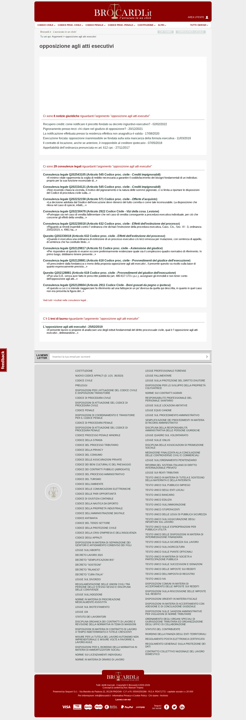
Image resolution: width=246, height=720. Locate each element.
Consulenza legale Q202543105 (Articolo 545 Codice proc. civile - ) (101, 174)
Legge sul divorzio (88, 579)
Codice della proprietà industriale (99, 508)
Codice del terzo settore (92, 523)
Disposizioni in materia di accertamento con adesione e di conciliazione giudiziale (174, 605)
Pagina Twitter (174, 705)
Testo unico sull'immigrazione (165, 504)
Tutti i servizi (198, 25)
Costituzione (145, 25)
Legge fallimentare (158, 375)
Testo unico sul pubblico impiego (167, 485)
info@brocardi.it (103, 695)
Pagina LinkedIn (182, 705)
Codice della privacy (89, 450)
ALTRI (161, 25)
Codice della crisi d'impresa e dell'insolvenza (106, 532)
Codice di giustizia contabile (94, 498)
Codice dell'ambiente (89, 484)
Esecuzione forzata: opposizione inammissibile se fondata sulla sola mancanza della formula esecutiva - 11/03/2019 (117, 138)
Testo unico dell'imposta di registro (170, 574)
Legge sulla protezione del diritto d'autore (175, 380)
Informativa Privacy (121, 695)
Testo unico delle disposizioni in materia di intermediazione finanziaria (174, 536)
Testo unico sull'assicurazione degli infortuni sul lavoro (170, 520)
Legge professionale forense (165, 370)
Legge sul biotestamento (92, 607)
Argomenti (57, 36)
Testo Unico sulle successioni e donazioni (173, 564)
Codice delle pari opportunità (95, 493)
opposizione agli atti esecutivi (80, 36)
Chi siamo (153, 695)
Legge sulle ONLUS (157, 440)
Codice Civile (45, 25)
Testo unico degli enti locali (164, 490)
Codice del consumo (88, 454)
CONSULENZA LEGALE (191, 32)
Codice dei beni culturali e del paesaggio (103, 464)
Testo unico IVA (155, 579)
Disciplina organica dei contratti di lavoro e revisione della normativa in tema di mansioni (105, 623)
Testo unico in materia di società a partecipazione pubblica (168, 558)
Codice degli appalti (88, 537)
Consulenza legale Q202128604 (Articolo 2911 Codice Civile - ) (107, 285)
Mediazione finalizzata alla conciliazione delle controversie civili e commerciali (172, 454)
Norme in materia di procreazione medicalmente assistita (97, 601)
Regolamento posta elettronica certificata (175, 639)
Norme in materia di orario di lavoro (99, 659)
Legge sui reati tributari (162, 472)
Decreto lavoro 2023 (89, 555)
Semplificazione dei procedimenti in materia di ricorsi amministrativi (174, 421)
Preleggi (81, 385)
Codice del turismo (88, 479)
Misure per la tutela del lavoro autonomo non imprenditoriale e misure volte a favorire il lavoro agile (106, 639)
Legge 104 (81, 612)
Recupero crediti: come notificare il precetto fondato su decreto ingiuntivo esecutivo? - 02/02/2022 (105, 124)
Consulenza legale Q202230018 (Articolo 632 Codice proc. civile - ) (111, 223)
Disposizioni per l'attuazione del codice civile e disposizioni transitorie (106, 391)
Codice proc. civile (69, 25)
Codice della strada (88, 440)
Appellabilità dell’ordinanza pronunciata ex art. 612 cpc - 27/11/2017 (86, 147)
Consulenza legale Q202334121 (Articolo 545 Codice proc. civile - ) (101, 186)
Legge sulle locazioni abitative (166, 405)
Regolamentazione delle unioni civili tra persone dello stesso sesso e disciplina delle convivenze (103, 587)
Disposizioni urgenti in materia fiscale (171, 599)
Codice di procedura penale (94, 422)
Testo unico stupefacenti (162, 509)
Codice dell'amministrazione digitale (100, 513)
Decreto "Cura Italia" (89, 574)
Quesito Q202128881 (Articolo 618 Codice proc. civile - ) (109, 272)
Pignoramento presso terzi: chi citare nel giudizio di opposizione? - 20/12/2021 (93, 128)
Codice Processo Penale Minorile (97, 435)
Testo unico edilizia (158, 499)
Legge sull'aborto (87, 550)
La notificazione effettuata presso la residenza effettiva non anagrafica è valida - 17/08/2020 (101, 133)
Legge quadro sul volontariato (166, 435)
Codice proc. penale (120, 25)
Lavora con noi (123, 699)
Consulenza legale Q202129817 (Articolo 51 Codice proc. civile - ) (103, 248)
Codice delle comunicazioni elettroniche (103, 489)
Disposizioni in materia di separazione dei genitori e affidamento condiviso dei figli (103, 544)
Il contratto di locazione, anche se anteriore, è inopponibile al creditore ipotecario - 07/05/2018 (102, 142)
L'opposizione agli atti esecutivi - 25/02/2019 (73, 326)
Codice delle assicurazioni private (98, 459)
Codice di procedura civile (93, 398)
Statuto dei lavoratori (90, 616)
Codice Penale (94, 25)
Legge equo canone (158, 410)
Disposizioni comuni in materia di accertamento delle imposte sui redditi (172, 585)
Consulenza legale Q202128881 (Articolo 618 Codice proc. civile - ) (116, 260)
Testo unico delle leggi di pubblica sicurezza (176, 514)
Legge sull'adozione (88, 594)
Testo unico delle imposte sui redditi (170, 569)
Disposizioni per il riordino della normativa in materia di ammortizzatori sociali (106, 648)
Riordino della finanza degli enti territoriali (175, 634)
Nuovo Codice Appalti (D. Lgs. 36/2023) (99, 375)
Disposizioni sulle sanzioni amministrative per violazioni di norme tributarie (173, 612)
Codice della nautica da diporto (96, 503)
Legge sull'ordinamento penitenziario (171, 460)
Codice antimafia (86, 518)
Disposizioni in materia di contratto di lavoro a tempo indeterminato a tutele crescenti (106, 630)
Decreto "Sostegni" (88, 564)
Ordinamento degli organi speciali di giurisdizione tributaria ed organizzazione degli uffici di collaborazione (174, 622)
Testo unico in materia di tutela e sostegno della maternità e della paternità (174, 479)
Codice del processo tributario (96, 445)
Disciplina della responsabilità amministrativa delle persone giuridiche (172, 429)
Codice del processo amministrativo (99, 474)
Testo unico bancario (159, 495)
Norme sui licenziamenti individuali (98, 654)
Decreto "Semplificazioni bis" (94, 560)
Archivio (164, 695)
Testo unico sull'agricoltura (165, 547)
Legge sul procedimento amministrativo (172, 415)
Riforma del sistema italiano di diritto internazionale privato (171, 466)
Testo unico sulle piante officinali (169, 551)
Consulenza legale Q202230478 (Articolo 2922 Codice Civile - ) (101, 211)
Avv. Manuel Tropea (133, 687)
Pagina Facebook (166, 705)
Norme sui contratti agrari (163, 393)
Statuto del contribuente (162, 629)
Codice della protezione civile (96, 528)
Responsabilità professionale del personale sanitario (168, 399)
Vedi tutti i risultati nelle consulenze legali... (65, 300)
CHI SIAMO (165, 32)
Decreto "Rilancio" (87, 569)
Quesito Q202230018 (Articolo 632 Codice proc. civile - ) (104, 235)
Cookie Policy (140, 695)
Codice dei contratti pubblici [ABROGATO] (102, 469)
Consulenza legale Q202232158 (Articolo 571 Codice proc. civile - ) (100, 199)
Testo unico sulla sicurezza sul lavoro (172, 542)
